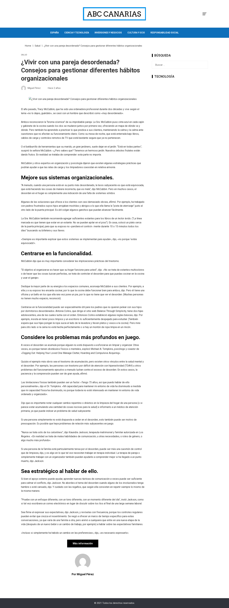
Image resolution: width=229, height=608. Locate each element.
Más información (83, 543)
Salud (24, 55)
